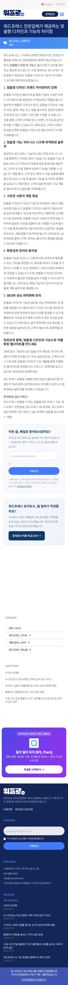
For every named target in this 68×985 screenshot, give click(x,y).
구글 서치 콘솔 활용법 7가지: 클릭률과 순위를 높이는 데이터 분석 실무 (33, 700)
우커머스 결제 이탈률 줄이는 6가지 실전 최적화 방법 (30, 685)
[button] (62, 14)
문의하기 (60, 4)
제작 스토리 (15, 628)
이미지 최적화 (12, 672)
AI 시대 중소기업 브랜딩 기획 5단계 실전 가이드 (28, 679)
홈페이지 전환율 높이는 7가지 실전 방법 (24, 692)
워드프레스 (14, 41)
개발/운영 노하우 (17, 642)
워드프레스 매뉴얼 (18, 649)
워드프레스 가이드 (18, 635)
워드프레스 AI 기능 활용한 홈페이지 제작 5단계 (26, 957)
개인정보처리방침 (24, 486)
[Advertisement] (25, 589)
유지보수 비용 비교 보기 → (26, 535)
